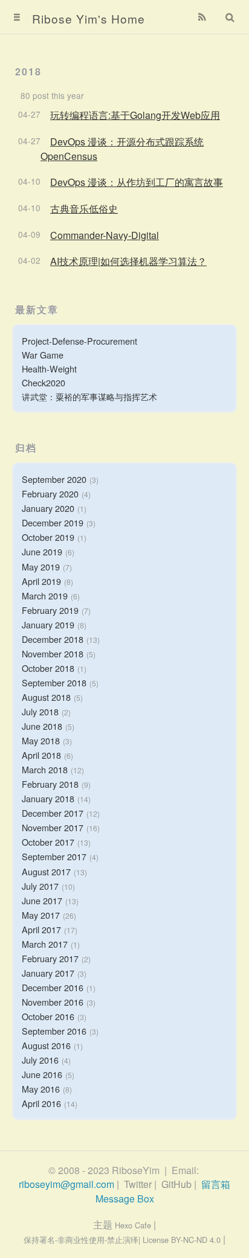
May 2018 (41, 740)
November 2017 (52, 827)
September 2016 (54, 1030)
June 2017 (42, 900)
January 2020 (48, 508)
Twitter (138, 1184)
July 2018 (40, 711)
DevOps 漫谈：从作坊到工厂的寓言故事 (136, 182)
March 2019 (45, 595)
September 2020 (54, 479)
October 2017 (48, 841)
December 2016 (52, 987)
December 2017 (52, 812)
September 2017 (54, 856)
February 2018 (50, 783)
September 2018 (54, 682)
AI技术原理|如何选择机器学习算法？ (128, 261)
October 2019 (48, 537)
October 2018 (48, 668)
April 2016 (41, 1103)
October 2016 (48, 1016)
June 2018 (42, 726)
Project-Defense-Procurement (79, 340)
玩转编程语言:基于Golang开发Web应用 (135, 115)
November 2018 (52, 653)
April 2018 (41, 755)
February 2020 (50, 493)
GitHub (176, 1184)
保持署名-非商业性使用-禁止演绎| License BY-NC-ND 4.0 (122, 1239)
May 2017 (41, 914)
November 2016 (52, 1001)
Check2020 (43, 382)
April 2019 (41, 581)
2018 (28, 71)
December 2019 (52, 522)
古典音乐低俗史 (84, 209)
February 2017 (50, 958)
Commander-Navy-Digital (104, 235)
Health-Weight (49, 368)
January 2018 (48, 798)
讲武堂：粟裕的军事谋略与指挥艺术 (89, 396)
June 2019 (42, 551)
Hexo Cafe (133, 1225)
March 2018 (45, 769)
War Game (42, 354)
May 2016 (41, 1088)
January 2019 (48, 624)
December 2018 (52, 639)
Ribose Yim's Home (88, 18)
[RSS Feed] (202, 17)
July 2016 (40, 1059)
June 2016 (42, 1074)
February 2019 (50, 610)
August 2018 (46, 697)
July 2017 (40, 886)
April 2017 (41, 929)
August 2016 (46, 1045)
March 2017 (45, 943)
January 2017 (48, 972)
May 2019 (41, 566)
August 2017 (46, 871)
